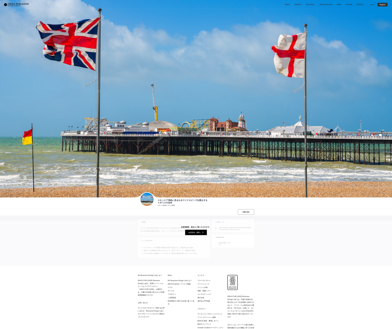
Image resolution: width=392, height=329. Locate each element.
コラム (170, 287)
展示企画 (201, 298)
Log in (372, 4)
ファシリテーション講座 (207, 317)
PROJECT (297, 4)
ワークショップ (203, 284)
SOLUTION (310, 4)
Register (383, 4)
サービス (171, 291)
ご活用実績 (172, 298)
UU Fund (237, 308)
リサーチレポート (204, 280)
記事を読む (246, 212)
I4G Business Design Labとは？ (180, 280)
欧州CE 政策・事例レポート (208, 321)
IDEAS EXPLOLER (326, 4)
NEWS (339, 4)
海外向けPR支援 (204, 301)
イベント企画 (203, 287)
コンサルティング (204, 294)
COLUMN (349, 4)
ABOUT (287, 4)
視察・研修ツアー (204, 291)
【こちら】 (142, 317)
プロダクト (172, 294)
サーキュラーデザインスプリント (210, 314)
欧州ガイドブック (204, 324)
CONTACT (360, 4)
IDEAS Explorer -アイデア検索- (179, 284)
